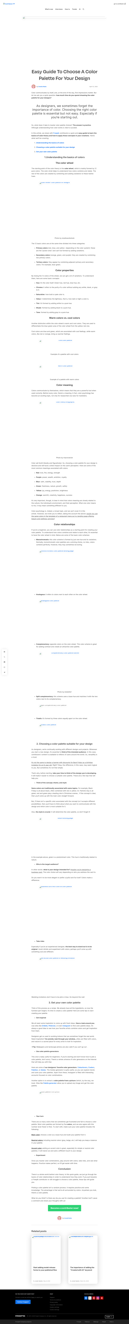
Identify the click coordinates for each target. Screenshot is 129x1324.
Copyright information (56, 1305)
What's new (49, 9)
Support (52, 1297)
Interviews (59, 9)
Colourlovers (82, 1067)
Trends (74, 9)
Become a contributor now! (64, 1208)
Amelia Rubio (42, 86)
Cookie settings (54, 1307)
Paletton (34, 1070)
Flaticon (87, 1321)
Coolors (91, 1067)
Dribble (45, 1026)
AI (79, 9)
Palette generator (50, 1083)
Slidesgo (95, 1321)
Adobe (43, 1070)
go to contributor (119, 4)
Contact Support (23, 1302)
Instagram (66, 1026)
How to (67, 9)
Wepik (104, 1321)
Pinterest (52, 1026)
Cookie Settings (54, 1309)
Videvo (112, 1321)
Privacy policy (54, 1302)
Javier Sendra (39, 1281)
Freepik (56, 133)
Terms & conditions (55, 1300)
